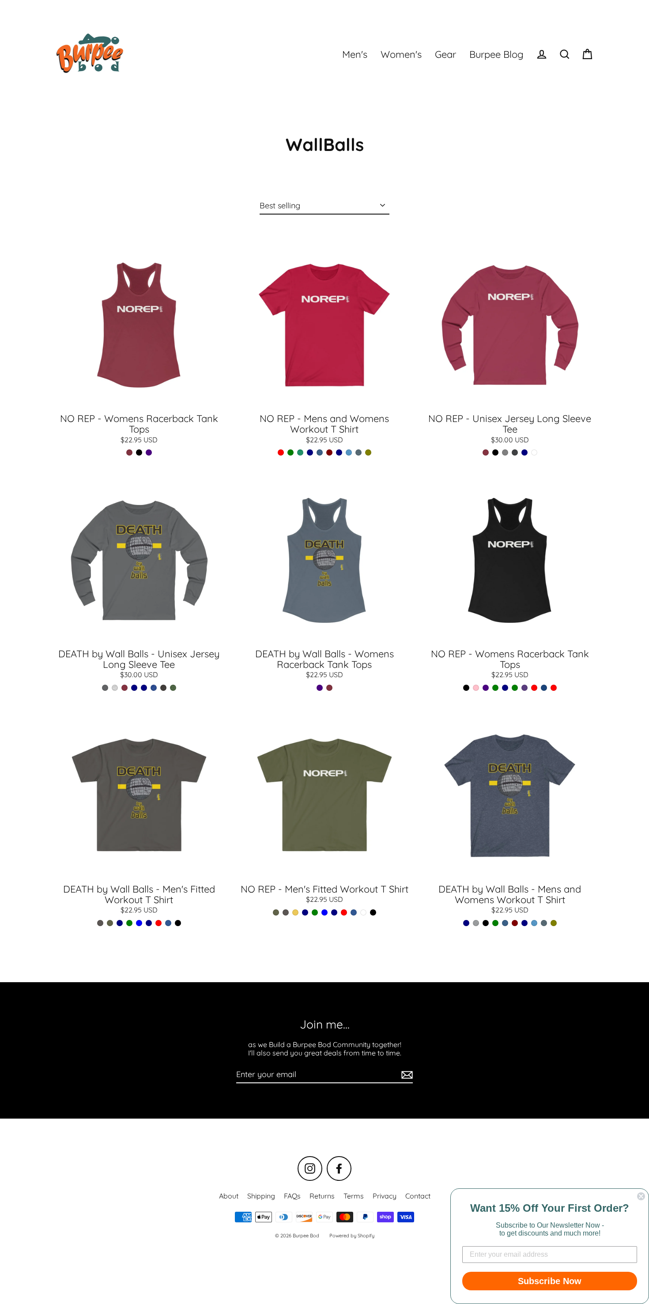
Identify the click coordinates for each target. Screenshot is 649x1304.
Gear (445, 54)
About (228, 1195)
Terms (353, 1195)
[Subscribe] (406, 1075)
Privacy (384, 1195)
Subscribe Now (549, 1281)
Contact (417, 1195)
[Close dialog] (641, 1196)
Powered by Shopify (351, 1235)
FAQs (292, 1195)
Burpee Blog (496, 54)
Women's (401, 54)
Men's (354, 54)
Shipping (261, 1195)
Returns (322, 1195)
